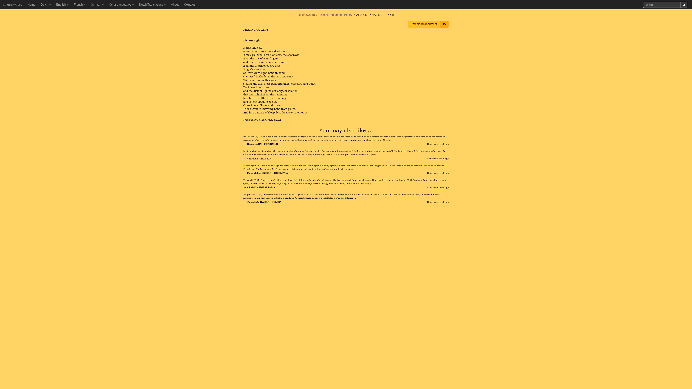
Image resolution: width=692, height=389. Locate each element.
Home (31, 4)
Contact (189, 4)
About (175, 4)
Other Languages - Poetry (336, 14)
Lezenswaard (12, 4)
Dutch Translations (151, 4)
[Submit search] (683, 5)
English (61, 4)
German (96, 4)
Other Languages (120, 4)
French (79, 4)
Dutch (45, 4)
